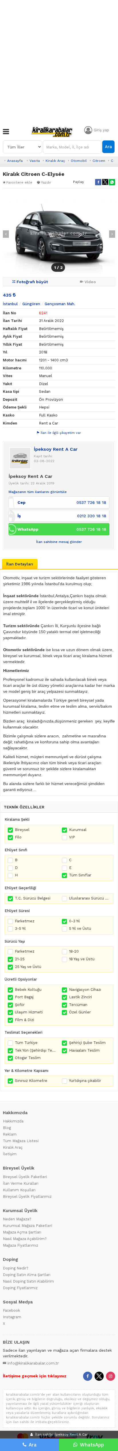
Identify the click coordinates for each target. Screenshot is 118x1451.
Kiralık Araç (55, 161)
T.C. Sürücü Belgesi (32, 898)
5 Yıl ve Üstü (80, 928)
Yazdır (46, 182)
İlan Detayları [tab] (19, 564)
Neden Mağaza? (17, 1219)
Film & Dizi (24, 1020)
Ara (108, 146)
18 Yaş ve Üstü (82, 959)
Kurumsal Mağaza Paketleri (27, 1225)
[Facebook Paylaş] (98, 182)
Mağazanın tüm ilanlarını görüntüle (38, 492)
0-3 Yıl (74, 921)
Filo (18, 837)
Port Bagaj (24, 997)
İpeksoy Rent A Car (56, 449)
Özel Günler (80, 1012)
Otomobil (79, 161)
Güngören (31, 304)
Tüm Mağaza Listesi (21, 1141)
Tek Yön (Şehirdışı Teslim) (35, 1050)
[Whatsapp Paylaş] (112, 182)
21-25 (20, 959)
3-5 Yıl (20, 928)
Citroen (99, 161)
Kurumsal (77, 830)
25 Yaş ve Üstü (28, 967)
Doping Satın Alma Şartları (26, 1275)
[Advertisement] (59, 61)
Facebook (11, 1310)
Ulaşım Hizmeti (29, 1012)
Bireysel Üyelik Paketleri (25, 1177)
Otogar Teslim (28, 1058)
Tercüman (78, 1005)
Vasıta (35, 161)
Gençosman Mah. (60, 304)
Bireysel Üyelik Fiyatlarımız (27, 1196)
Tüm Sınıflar (80, 875)
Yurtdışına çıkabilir (85, 1080)
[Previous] (6, 234)
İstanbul (10, 304)
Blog (7, 1128)
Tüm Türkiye (26, 1043)
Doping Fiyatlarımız (20, 1288)
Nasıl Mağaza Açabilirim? (25, 1239)
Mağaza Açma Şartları (22, 1232)
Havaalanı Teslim (84, 1050)
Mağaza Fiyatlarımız (20, 1245)
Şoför (20, 1005)
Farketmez (24, 921)
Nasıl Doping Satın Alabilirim (28, 1281)
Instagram (12, 1317)
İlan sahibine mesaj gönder (59, 542)
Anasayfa (15, 161)
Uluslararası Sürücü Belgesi (89, 898)
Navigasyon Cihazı (85, 989)
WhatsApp (92, 1445)
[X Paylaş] (105, 182)
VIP (72, 837)
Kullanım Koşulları (19, 1190)
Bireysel (22, 830)
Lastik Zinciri (80, 997)
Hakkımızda (13, 1121)
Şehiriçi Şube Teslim (87, 1043)
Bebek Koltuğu (28, 989)
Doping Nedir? (15, 1268)
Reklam (10, 1134)
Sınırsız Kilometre (31, 1080)
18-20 (74, 951)
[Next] (112, 234)
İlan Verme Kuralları (20, 1183)
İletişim (10, 1154)
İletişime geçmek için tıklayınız (34, 1376)
